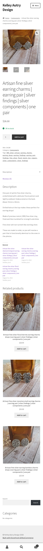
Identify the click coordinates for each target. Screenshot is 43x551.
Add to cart (19, 137)
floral (20, 158)
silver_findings (22, 161)
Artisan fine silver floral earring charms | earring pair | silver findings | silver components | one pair (11, 271)
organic (34, 158)
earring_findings (20, 155)
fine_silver (13, 158)
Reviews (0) (7, 179)
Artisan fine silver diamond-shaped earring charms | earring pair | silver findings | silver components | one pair (11, 253)
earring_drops (8, 155)
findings (6, 158)
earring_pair (30, 155)
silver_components (9, 161)
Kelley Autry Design (12, 7)
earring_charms (26, 153)
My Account (7, 547)
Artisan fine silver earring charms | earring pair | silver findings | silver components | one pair (30, 253)
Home (7, 18)
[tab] (21, 172)
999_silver (10, 153)
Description (7, 172)
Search (5, 499)
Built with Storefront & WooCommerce (18, 538)
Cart (33, 545)
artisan (17, 153)
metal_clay (27, 158)
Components (15, 18)
